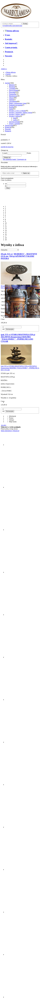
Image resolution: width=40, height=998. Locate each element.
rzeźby (15, 120)
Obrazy (11, 98)
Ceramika (12, 88)
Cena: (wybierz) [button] (6, 180)
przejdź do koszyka (7, 147)
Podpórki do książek (15, 105)
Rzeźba (11, 107)
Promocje (8, 131)
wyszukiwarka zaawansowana (12, 25)
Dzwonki (12, 92)
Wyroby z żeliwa (14, 116)
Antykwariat (9, 125)
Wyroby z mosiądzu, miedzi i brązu (20, 112)
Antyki (7, 83)
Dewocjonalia (13, 90)
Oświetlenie (13, 101)
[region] (20, 216)
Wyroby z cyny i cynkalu (17, 111)
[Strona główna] (16, 21)
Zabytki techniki (14, 122)
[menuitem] (7, 35)
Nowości (8, 129)
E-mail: (4, 153)
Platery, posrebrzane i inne (17, 103)
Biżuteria (12, 87)
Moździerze (13, 96)
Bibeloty (12, 85)
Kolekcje (8, 127)
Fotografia (12, 94)
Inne (14, 118)
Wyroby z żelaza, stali (16, 114)
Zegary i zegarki (14, 123)
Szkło (11, 109)
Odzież (11, 99)
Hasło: (29, 153)
